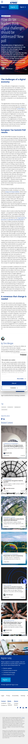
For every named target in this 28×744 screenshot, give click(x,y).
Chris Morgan (9, 68)
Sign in (22, 7)
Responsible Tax (14, 2)
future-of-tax (10, 407)
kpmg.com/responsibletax (12, 192)
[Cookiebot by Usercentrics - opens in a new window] (20, 355)
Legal (2, 695)
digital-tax (4, 407)
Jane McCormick (10, 488)
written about (21, 109)
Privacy (8, 695)
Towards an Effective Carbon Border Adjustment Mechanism (13, 519)
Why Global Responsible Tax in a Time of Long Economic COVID (12, 623)
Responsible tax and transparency (13, 555)
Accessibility (15, 695)
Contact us (4, 705)
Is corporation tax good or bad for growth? (13, 481)
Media (9, 701)
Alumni (16, 701)
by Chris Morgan (7, 343)
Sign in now (15, 684)
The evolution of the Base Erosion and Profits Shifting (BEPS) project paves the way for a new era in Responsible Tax (13, 446)
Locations (3, 703)
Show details (20, 378)
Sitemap (23, 695)
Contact (3, 701)
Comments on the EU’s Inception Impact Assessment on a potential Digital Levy (13, 587)
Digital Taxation (6, 16)
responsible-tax (17, 407)
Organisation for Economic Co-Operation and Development (13, 218)
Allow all (14, 383)
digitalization (4, 409)
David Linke (9, 453)
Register (13, 7)
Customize (13, 387)
